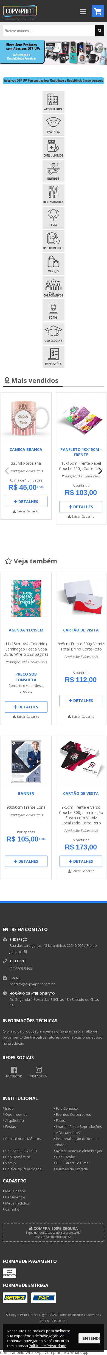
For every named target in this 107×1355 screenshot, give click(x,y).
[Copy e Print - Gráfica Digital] (20, 20)
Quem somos (15, 1114)
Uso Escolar (65, 1157)
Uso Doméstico (17, 1157)
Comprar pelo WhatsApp (22, 1352)
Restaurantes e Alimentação (78, 1151)
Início (9, 1108)
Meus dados (15, 1191)
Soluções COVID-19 (20, 1151)
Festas (10, 1126)
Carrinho (11, 1209)
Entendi (91, 1338)
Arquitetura (14, 1120)
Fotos (60, 1120)
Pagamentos (15, 1197)
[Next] (100, 471)
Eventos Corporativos (73, 1114)
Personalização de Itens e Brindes (76, 1141)
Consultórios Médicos (22, 1138)
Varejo (10, 1163)
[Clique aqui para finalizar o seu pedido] (98, 11)
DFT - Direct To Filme (72, 1163)
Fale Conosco (66, 1108)
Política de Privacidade (23, 1169)
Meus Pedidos (16, 1203)
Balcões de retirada (71, 1169)
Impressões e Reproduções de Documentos (78, 1129)
